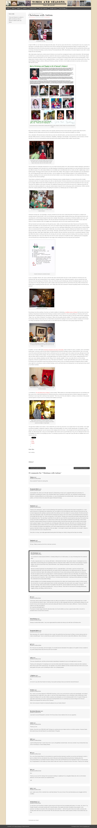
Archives (25, 8)
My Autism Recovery (35, 711)
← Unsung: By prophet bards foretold (37, 468)
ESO (31, 739)
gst (31, 644)
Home (8, 8)
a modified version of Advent (71, 312)
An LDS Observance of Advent (43, 392)
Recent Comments (43, 8)
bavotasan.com (86, 826)
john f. (31, 788)
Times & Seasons (17, 826)
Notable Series (53, 8)
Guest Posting (62, 8)
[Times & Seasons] (48, 3)
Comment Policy (33, 8)
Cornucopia (31, 13)
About (13, 8)
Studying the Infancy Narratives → (82, 468)
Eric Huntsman (32, 17)
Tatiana (32, 477)
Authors (19, 8)
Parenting (40, 13)
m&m (31, 657)
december (36, 13)
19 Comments (47, 17)
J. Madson (32, 675)
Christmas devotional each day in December (54, 349)
